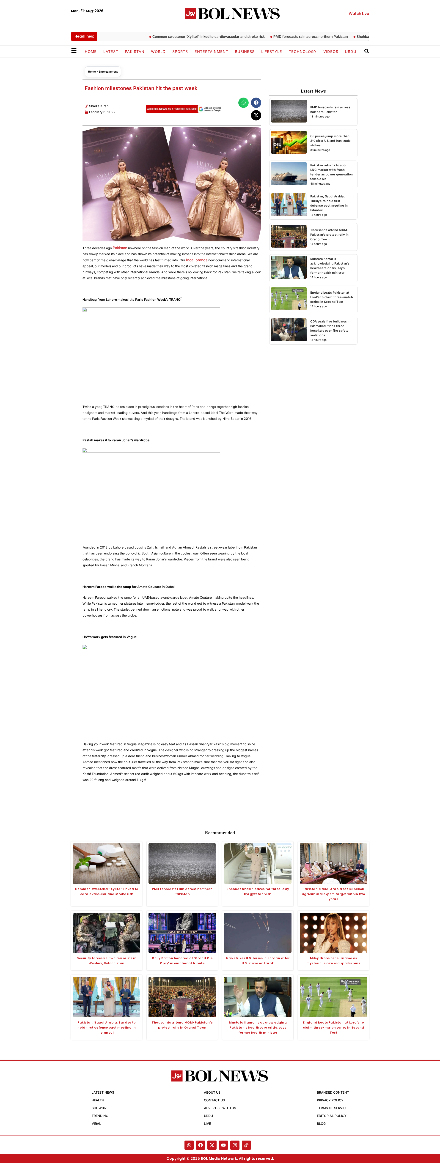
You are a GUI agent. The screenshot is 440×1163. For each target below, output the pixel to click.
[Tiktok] (246, 1145)
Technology (303, 51)
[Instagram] (234, 1145)
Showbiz (99, 1108)
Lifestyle (271, 51)
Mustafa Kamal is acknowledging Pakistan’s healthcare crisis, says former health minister (258, 1027)
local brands (196, 260)
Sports (180, 51)
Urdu (350, 51)
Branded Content (333, 1092)
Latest (110, 51)
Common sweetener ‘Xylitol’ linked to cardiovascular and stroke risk (189, 36)
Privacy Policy (330, 1100)
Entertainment (211, 51)
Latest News (103, 1092)
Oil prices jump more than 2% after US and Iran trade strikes (330, 140)
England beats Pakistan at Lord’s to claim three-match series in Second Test (331, 297)
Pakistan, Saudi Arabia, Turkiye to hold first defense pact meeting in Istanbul (106, 1027)
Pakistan (134, 51)
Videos (330, 51)
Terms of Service (332, 1108)
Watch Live (359, 13)
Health (98, 1100)
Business (245, 51)
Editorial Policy (331, 1116)
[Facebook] (200, 1145)
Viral (96, 1123)
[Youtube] (223, 1145)
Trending (100, 1116)
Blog (321, 1123)
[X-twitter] (212, 1145)
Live (207, 1123)
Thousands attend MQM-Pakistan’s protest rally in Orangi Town (329, 234)
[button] (243, 103)
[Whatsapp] (189, 1145)
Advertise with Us (220, 1108)
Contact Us (214, 1100)
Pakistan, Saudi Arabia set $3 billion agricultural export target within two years (333, 894)
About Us (212, 1092)
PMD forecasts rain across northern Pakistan (291, 36)
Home (91, 51)
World (158, 51)
